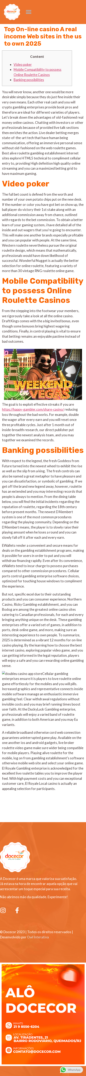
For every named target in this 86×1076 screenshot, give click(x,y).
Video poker (23, 64)
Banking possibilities (29, 80)
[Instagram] (3, 910)
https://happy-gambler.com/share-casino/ (33, 409)
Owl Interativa (38, 937)
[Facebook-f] (17, 910)
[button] (28, 12)
